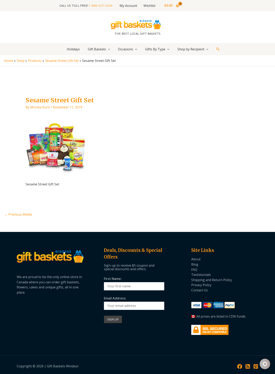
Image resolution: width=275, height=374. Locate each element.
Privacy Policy (201, 285)
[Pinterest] (255, 366)
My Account (128, 5)
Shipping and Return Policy (211, 280)
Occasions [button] (125, 49)
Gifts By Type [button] (155, 49)
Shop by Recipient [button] (190, 49)
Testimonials (201, 274)
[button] (108, 49)
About (196, 259)
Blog (194, 264)
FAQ (194, 269)
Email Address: (115, 298)
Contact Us (199, 290)
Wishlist (149, 5)
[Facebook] (239, 366)
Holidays (73, 49)
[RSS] (247, 366)
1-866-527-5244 (100, 5)
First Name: (113, 278)
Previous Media (18, 214)
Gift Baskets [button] (97, 49)
